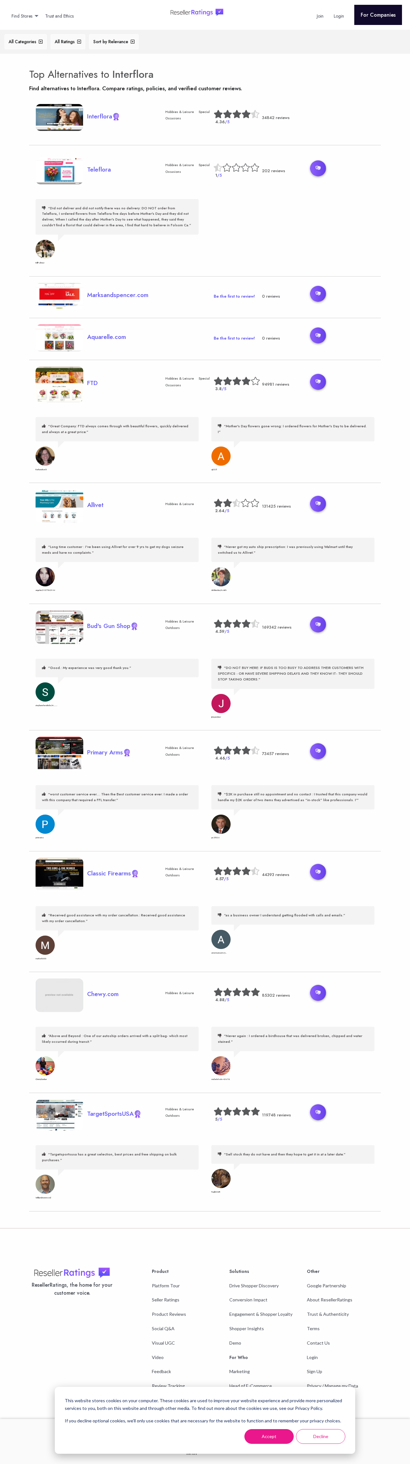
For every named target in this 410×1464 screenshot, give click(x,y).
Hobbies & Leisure (179, 111)
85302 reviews (276, 995)
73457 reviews (275, 754)
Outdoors (172, 627)
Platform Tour (166, 1285)
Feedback (161, 1371)
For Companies (378, 15)
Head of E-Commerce (250, 1385)
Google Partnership (326, 1285)
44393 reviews (275, 875)
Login (312, 1357)
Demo (235, 1343)
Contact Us (318, 1343)
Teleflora (99, 169)
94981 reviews (275, 384)
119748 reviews (276, 1115)
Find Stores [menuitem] (22, 16)
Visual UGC (163, 1343)
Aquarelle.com (106, 336)
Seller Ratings (165, 1299)
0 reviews (271, 296)
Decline (320, 1436)
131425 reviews (276, 506)
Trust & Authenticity (328, 1314)
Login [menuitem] (339, 16)
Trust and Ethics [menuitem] (59, 16)
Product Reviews (169, 1314)
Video (158, 1357)
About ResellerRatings (329, 1299)
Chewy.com (103, 993)
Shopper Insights (246, 1328)
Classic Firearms (109, 873)
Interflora (132, 74)
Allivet (95, 504)
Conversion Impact (248, 1299)
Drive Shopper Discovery (254, 1285)
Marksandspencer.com (117, 294)
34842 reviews (276, 118)
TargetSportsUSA (110, 1113)
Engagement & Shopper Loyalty (260, 1314)
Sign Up (314, 1371)
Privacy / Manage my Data (332, 1385)
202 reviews (273, 171)
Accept (269, 1436)
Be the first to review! (234, 296)
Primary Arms (105, 752)
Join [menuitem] (320, 16)
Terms (313, 1328)
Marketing (239, 1371)
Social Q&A (163, 1328)
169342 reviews (276, 627)
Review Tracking (168, 1385)
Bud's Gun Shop (108, 625)
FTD (92, 382)
